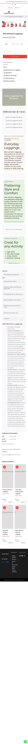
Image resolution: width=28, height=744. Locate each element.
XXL (22, 44)
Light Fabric (8, 72)
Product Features (9, 78)
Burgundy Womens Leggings (5, 532)
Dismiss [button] (25, 1)
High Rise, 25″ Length (11, 75)
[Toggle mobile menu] (25, 12)
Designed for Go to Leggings (12, 70)
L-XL (18, 44)
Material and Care (10, 81)
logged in (10, 454)
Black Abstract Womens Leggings (19, 532)
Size (6, 44)
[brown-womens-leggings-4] (14, 120)
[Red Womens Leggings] (14, 22)
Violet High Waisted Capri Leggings (19, 491)
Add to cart (15, 56)
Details (11, 502)
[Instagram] (20, 555)
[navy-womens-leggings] (14, 124)
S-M (13, 44)
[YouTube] (22, 555)
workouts (23, 344)
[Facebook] (24, 555)
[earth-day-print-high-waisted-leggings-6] (14, 127)
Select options (5, 500)
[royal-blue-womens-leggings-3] (14, 117)
